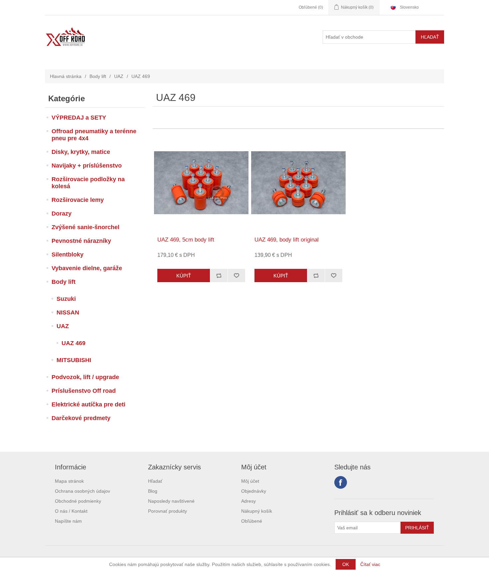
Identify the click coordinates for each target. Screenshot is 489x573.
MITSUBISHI (74, 360)
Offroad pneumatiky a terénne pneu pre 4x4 (94, 135)
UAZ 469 (73, 343)
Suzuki (66, 298)
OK (345, 564)
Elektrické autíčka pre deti (88, 404)
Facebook (340, 482)
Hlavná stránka (66, 76)
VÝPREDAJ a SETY (79, 117)
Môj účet (250, 481)
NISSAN (68, 312)
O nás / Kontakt (71, 511)
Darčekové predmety (81, 418)
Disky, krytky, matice (81, 152)
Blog (152, 491)
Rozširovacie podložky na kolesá (88, 183)
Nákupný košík (256, 511)
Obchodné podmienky (78, 501)
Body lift (97, 76)
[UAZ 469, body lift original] (298, 183)
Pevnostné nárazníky (81, 241)
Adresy (248, 501)
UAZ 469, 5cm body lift (185, 240)
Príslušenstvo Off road (84, 390)
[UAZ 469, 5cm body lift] (201, 183)
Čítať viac (370, 564)
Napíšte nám (68, 521)
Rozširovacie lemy (78, 200)
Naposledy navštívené (171, 501)
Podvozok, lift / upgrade (85, 377)
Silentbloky (67, 254)
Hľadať (155, 481)
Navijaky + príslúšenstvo (87, 165)
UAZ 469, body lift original (286, 240)
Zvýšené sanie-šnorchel (85, 227)
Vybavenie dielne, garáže (87, 268)
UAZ (118, 76)
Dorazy (62, 213)
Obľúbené (251, 521)
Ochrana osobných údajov (82, 491)
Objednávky (253, 491)
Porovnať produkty (167, 511)
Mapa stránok (69, 481)
